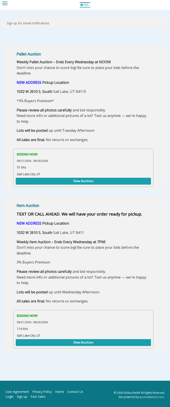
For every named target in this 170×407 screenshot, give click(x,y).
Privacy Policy (42, 392)
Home (59, 392)
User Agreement (17, 392)
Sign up (22, 396)
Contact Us (75, 392)
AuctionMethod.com (151, 397)
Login (10, 396)
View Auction (83, 181)
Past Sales (38, 396)
